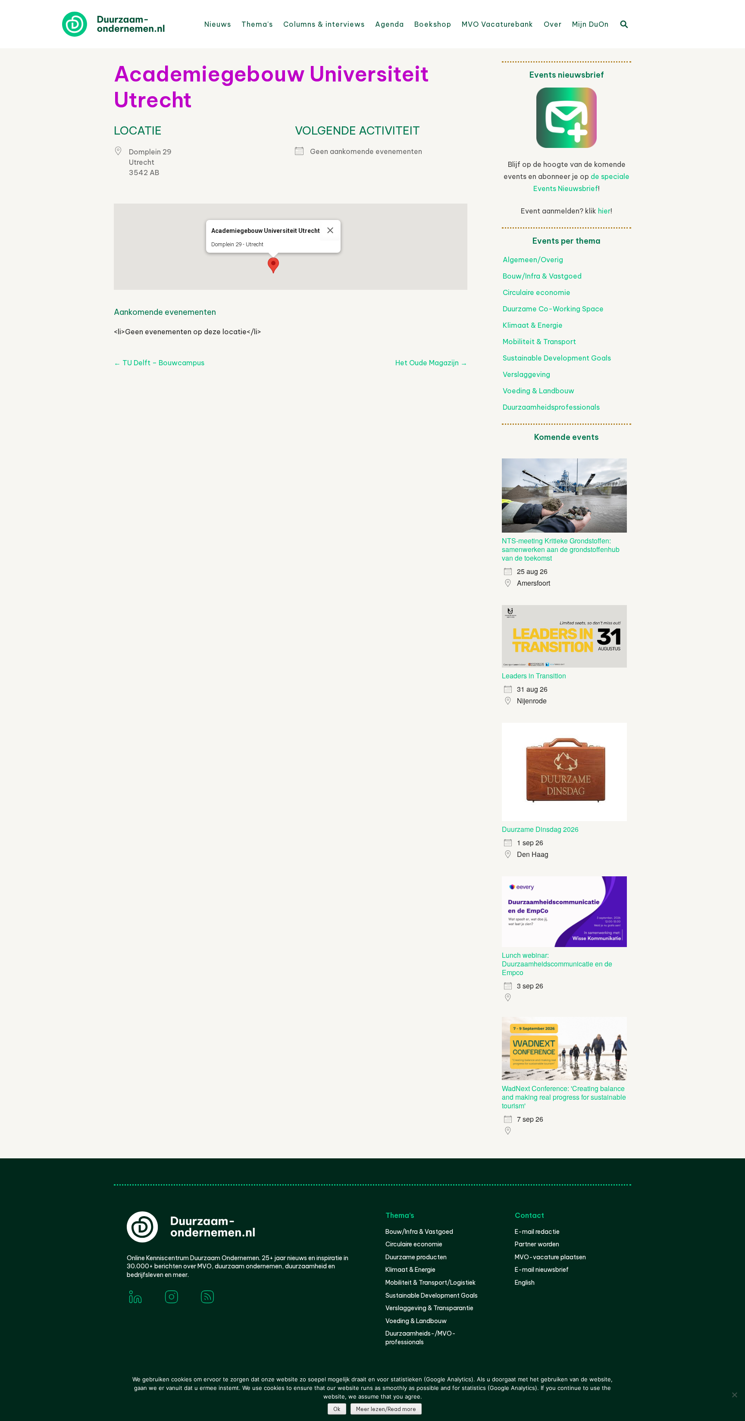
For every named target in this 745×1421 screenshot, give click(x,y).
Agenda (389, 24)
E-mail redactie (537, 1232)
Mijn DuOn (590, 24)
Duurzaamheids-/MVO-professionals (420, 1338)
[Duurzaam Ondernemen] (126, 24)
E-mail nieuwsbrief (542, 1270)
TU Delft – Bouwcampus (159, 362)
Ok (337, 1409)
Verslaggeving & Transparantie (429, 1308)
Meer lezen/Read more (386, 1409)
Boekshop (432, 24)
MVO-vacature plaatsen (550, 1257)
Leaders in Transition (534, 676)
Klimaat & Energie (533, 325)
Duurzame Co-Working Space (553, 308)
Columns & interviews (324, 24)
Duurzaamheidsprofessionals (551, 407)
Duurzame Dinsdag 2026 (540, 829)
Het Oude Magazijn (431, 362)
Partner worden (537, 1244)
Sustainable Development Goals (557, 358)
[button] (273, 265)
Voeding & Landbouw (538, 390)
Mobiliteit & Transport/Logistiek (430, 1282)
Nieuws (217, 24)
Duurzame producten (416, 1257)
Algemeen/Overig (533, 259)
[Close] (330, 230)
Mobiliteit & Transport (539, 341)
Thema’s (257, 24)
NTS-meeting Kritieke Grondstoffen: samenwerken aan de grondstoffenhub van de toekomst (561, 549)
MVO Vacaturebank (497, 24)
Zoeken (623, 23)
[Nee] (734, 1394)
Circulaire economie (536, 292)
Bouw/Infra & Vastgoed (542, 276)
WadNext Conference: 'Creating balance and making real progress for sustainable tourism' (564, 1096)
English (525, 1282)
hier (604, 211)
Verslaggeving (526, 374)
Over (553, 24)
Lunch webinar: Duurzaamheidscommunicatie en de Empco (557, 963)
